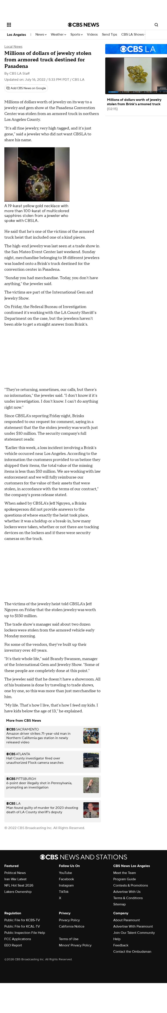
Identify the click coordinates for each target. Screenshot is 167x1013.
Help (116, 939)
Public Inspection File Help (24, 932)
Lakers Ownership (18, 891)
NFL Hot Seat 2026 (18, 885)
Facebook (66, 879)
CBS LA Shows (133, 35)
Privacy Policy (69, 920)
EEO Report (13, 945)
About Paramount (126, 920)
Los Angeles (16, 35)
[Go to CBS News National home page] (83, 25)
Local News (13, 46)
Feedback (120, 945)
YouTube (65, 873)
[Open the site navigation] (32, 25)
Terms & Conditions (128, 898)
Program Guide (124, 879)
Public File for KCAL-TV (22, 926)
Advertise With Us (126, 891)
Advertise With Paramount (133, 926)
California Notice (71, 926)
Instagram (66, 885)
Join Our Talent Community (134, 932)
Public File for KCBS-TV (22, 920)
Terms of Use (68, 939)
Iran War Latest (15, 879)
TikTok (63, 891)
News (40, 35)
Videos (92, 35)
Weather (57, 35)
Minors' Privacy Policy (75, 945)
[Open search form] (156, 24)
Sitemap (119, 904)
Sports (75, 35)
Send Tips (109, 35)
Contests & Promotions (130, 885)
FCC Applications (17, 939)
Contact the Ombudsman (132, 951)
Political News (15, 873)
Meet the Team (124, 873)
